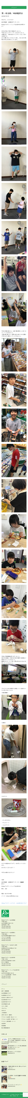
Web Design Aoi (14, 1095)
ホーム (3, 988)
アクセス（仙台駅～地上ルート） (9, 1017)
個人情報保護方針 (5, 1027)
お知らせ (3, 1010)
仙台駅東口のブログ (6, 995)
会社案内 (3, 1023)
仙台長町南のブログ (6, 999)
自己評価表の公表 (5, 1004)
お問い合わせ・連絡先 (6, 1014)
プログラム (4, 1008)
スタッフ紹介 (4, 1006)
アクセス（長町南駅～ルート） (8, 1021)
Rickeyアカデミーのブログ (8, 903)
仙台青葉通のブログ (6, 993)
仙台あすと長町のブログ (7, 997)
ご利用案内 (4, 1012)
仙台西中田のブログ (21, 903)
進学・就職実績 (5, 991)
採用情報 (3, 1025)
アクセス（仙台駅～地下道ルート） (9, 1019)
